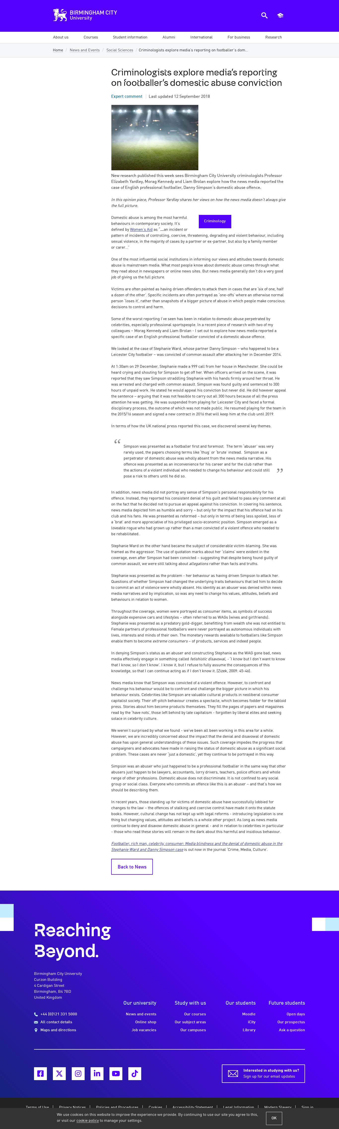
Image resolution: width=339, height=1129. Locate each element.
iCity (252, 1022)
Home (58, 50)
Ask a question (292, 1030)
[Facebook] (40, 1073)
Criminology (215, 221)
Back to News (132, 867)
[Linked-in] (97, 1073)
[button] (60, 37)
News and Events (85, 50)
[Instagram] (78, 1073)
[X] (59, 1073)
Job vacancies (144, 1030)
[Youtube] (115, 1073)
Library (249, 1030)
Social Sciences (119, 50)
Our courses (195, 1014)
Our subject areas (190, 1022)
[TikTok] (134, 1073)
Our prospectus (291, 1022)
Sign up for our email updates (271, 1074)
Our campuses (193, 1030)
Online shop (145, 1022)
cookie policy (87, 1121)
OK (274, 1118)
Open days (296, 1014)
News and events (141, 1014)
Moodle (249, 1014)
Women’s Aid (141, 230)
